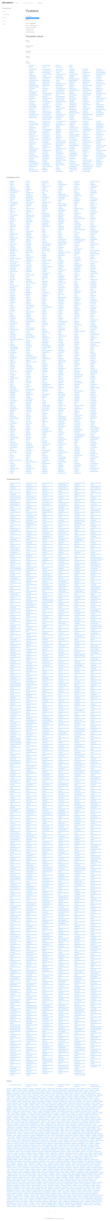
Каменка (76, 182)
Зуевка (44, 402)
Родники (60, 237)
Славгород (45, 365)
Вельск (92, 194)
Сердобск (76, 399)
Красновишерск (62, 205)
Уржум (60, 236)
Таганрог (44, 308)
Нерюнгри (93, 213)
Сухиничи (76, 300)
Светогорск (61, 381)
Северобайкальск (79, 436)
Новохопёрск (61, 423)
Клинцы (92, 242)
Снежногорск (45, 460)
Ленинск (60, 453)
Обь (75, 379)
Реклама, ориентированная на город (101, 93)
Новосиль (44, 237)
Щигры (28, 226)
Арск (43, 328)
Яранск (92, 257)
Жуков (60, 353)
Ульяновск (93, 355)
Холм (75, 273)
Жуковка (28, 194)
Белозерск (93, 287)
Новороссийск (94, 471)
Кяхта (27, 379)
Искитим (28, 347)
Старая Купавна (94, 334)
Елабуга (44, 261)
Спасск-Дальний (46, 244)
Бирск (92, 289)
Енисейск (28, 315)
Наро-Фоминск (30, 305)
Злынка (28, 181)
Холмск (92, 349)
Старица (28, 245)
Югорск (44, 349)
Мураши (28, 360)
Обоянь (76, 261)
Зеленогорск (61, 328)
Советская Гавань (79, 405)
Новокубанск (77, 260)
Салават (92, 381)
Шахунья (76, 192)
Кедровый (28, 371)
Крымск (92, 234)
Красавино (77, 371)
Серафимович (62, 368)
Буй (75, 319)
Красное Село (46, 332)
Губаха (44, 319)
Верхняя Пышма (62, 242)
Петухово (76, 245)
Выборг (28, 439)
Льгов (43, 184)
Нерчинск (28, 300)
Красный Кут (45, 181)
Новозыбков (77, 266)
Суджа (44, 355)
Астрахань (45, 220)
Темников (28, 205)
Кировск (92, 360)
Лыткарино (29, 381)
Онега (76, 220)
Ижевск (76, 329)
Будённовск (61, 255)
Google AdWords (60, 116)
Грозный (28, 449)
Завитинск (93, 329)
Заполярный (93, 369)
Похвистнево (45, 407)
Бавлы (92, 202)
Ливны (44, 234)
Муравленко (29, 221)
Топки (27, 326)
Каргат (60, 436)
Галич (27, 207)
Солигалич (77, 257)
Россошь (28, 299)
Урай (43, 419)
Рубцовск (60, 260)
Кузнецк (28, 294)
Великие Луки (29, 368)
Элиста (60, 284)
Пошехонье (61, 300)
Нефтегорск (77, 268)
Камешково (45, 457)
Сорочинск (29, 408)
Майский (44, 378)
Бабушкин (61, 369)
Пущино (28, 353)
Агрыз (76, 234)
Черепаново (93, 207)
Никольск (60, 289)
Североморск (45, 352)
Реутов (60, 245)
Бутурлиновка (62, 282)
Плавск (28, 352)
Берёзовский (61, 194)
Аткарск (92, 368)
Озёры (76, 413)
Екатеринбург (46, 197)
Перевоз (92, 436)
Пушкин (44, 437)
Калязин (44, 271)
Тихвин (28, 424)
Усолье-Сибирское (95, 342)
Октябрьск (29, 386)
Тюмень (28, 186)
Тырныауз (45, 268)
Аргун (92, 350)
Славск (28, 374)
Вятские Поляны (30, 337)
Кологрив (92, 266)
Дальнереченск (94, 468)
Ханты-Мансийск (95, 250)
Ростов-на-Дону (46, 347)
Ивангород (45, 452)
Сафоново (61, 223)
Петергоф (93, 399)
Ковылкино (61, 466)
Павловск (93, 258)
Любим (28, 290)
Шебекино (45, 469)
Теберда (60, 281)
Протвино (93, 321)
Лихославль (29, 318)
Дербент (76, 313)
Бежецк (28, 455)
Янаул (60, 331)
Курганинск (93, 378)
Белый (76, 328)
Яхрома (28, 350)
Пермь (92, 315)
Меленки (28, 429)
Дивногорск (29, 220)
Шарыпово (77, 237)
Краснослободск (94, 253)
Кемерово (93, 344)
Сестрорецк (93, 384)
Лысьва (44, 240)
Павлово (44, 313)
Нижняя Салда (30, 208)
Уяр (43, 392)
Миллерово (93, 200)
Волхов (76, 332)
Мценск (44, 257)
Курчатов (92, 276)
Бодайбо (76, 387)
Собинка (60, 379)
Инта (59, 389)
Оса (43, 279)
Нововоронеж (78, 376)
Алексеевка (77, 279)
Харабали (44, 471)
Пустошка (28, 453)
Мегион (44, 218)
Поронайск (45, 371)
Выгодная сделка (33, 80)
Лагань (28, 187)
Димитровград (62, 297)
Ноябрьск (76, 308)
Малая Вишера (62, 461)
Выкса (76, 282)
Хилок (27, 295)
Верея (43, 231)
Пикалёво (76, 347)
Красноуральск (46, 226)
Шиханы (92, 263)
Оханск (44, 316)
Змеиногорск (29, 399)
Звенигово (61, 424)
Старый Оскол (94, 345)
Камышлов (77, 358)
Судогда (44, 363)
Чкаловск (60, 365)
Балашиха (61, 261)
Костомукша (93, 261)
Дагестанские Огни (47, 350)
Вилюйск (60, 182)
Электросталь (30, 445)
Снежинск (77, 449)
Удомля (76, 305)
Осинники (77, 181)
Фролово (76, 323)
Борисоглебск (30, 307)
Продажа (31, 72)
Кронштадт (77, 466)
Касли (76, 289)
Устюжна (76, 407)
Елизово (92, 455)
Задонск (28, 405)
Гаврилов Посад (78, 208)
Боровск (44, 468)
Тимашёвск (93, 271)
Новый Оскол (94, 203)
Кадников (44, 282)
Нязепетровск (78, 418)
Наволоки (93, 458)
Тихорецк (28, 465)
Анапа (27, 228)
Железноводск (62, 473)
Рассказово (77, 271)
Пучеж (60, 455)
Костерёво (77, 232)
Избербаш (93, 308)
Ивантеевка (29, 400)
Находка (76, 337)
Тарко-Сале (45, 190)
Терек (59, 315)
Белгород (44, 205)
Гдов (75, 205)
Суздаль (60, 349)
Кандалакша (93, 416)
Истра (76, 461)
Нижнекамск (29, 355)
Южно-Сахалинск (30, 282)
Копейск (92, 382)
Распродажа (32, 75)
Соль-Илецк (61, 294)
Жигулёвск (29, 281)
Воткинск (28, 382)
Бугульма (77, 432)
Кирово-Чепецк (46, 444)
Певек (59, 224)
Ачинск (44, 397)
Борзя (27, 184)
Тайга (91, 294)
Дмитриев (77, 194)
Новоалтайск (93, 328)
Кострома (28, 261)
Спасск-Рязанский (47, 307)
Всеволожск (61, 287)
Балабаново (93, 192)
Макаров (92, 421)
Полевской (93, 284)
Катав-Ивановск (30, 336)
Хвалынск (60, 229)
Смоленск (93, 358)
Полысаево (61, 307)
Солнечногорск (30, 319)
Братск (76, 284)
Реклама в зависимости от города (87, 104)
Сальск (28, 286)
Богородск (93, 432)
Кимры (44, 229)
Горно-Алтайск (46, 65)
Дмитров (44, 369)
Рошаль (28, 239)
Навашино (77, 378)
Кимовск (76, 236)
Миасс (60, 181)
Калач (92, 274)
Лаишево (60, 434)
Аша (59, 202)
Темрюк (76, 440)
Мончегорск (93, 395)
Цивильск (28, 452)
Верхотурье (45, 344)
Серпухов (28, 258)
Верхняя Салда (62, 203)
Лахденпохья (77, 213)
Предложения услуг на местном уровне (47, 74)
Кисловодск (29, 473)
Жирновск (44, 466)
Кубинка (28, 323)
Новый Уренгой (62, 336)
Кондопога (45, 286)
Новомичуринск (46, 358)
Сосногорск (77, 423)
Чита (91, 189)
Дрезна (92, 352)
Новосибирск (77, 465)
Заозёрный (29, 444)
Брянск (44, 374)
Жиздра (44, 255)
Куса (75, 231)
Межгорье (61, 299)
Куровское (61, 384)
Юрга (27, 213)
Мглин (44, 361)
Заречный (61, 421)
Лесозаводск (61, 197)
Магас (92, 434)
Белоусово (77, 363)
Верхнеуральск (30, 216)
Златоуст (60, 274)
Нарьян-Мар (61, 395)
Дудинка (28, 407)
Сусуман (44, 269)
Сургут (76, 247)
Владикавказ (93, 239)
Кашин (60, 376)
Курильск (60, 265)
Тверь (59, 413)
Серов (43, 326)
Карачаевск (61, 469)
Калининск (93, 353)
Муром (60, 316)
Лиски (59, 332)
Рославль (93, 390)
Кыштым (28, 210)
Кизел (27, 458)
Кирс (75, 190)
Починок (92, 423)
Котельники (29, 366)
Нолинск (92, 210)
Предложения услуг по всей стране (59, 79)
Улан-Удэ (60, 397)
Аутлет (31, 90)
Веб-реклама (86, 72)
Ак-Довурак (93, 361)
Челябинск (77, 315)
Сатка (75, 294)
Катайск (60, 271)
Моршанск (45, 331)
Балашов (44, 247)
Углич (92, 249)
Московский (61, 394)
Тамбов (44, 415)
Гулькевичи (29, 265)
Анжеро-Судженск (47, 266)
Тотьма (28, 349)
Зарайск (76, 286)
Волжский (93, 411)
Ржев (91, 340)
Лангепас (28, 378)
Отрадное (93, 397)
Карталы (92, 374)
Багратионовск (94, 457)
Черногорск (45, 340)
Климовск (28, 200)
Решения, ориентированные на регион (47, 98)
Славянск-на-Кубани (47, 387)
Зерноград (45, 208)
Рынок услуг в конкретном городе (60, 70)
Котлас (92, 297)
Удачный (60, 186)
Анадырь (60, 465)
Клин (43, 252)
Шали (27, 253)
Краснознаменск (78, 390)
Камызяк (28, 308)
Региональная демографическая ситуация (101, 109)
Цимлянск (93, 324)
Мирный (44, 311)
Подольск (44, 299)
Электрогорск (62, 405)
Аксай (76, 334)
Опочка (44, 360)
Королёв (28, 397)
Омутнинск (77, 424)
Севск (43, 297)
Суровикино (61, 276)
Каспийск (76, 342)
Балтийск (92, 237)
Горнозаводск (62, 457)
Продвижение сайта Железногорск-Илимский (31, 578)
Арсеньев (44, 389)
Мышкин (44, 294)
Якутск (76, 366)
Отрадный (77, 463)
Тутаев (92, 305)
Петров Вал (29, 334)
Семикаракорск (46, 450)
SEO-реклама (73, 98)
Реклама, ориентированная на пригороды (101, 98)
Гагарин (60, 402)
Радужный (29, 249)
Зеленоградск (62, 210)
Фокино (92, 245)
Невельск (44, 379)
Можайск (92, 410)
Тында (44, 310)
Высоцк (76, 187)
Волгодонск (77, 437)
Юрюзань (28, 316)
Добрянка (93, 403)
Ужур (43, 381)
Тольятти (76, 447)
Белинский (93, 226)
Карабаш (92, 184)
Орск (75, 389)
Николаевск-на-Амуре (64, 252)
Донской (44, 318)
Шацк (59, 192)
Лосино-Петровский (31, 357)
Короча (76, 326)
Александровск (46, 463)
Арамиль (92, 386)
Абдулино (93, 392)
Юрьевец (28, 232)
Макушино (61, 440)
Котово (92, 424)
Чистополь (93, 303)
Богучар (28, 421)
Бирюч (60, 363)
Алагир (60, 390)
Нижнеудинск (45, 213)
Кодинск (28, 457)
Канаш (76, 210)
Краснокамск (94, 300)
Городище (28, 189)
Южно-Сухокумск (47, 260)
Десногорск (29, 423)
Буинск (92, 331)
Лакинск (28, 224)
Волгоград (77, 226)
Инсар (60, 232)
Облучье (92, 313)
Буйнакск (92, 407)
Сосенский (61, 432)
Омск (91, 278)
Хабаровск (45, 336)
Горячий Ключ (94, 273)
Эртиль (60, 407)
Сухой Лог (28, 411)
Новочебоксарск (62, 184)
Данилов (76, 318)
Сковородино (29, 237)
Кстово (76, 215)
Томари (92, 389)
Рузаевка (28, 392)
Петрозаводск (78, 224)
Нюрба (92, 240)
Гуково (92, 236)
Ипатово (28, 218)
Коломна (60, 411)
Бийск (71, 65)
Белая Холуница (78, 374)
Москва (60, 449)
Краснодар (45, 376)
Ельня (27, 384)
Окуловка (28, 434)
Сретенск (60, 339)
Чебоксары (61, 387)
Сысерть (60, 371)
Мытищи (76, 457)
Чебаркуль (29, 234)
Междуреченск (62, 244)
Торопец (44, 416)
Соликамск (45, 368)
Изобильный (77, 303)
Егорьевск (77, 292)
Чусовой (28, 247)
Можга (28, 436)
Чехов (76, 410)
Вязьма (76, 307)
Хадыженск (45, 281)
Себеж (92, 247)
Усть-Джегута (46, 273)
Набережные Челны (79, 239)
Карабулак (45, 421)
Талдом (60, 442)
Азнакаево (45, 413)
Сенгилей (76, 360)
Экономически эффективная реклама (87, 82)
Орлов (44, 211)
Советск (44, 194)
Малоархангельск (47, 431)
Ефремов (76, 321)
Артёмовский (61, 418)
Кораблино (61, 374)
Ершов (76, 339)
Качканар (60, 318)
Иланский (60, 290)
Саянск (60, 337)
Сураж (92, 216)
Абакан (44, 258)
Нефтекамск (29, 211)
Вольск (44, 353)
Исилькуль (77, 416)
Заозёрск (44, 203)
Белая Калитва (46, 221)
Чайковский (61, 199)
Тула (75, 444)
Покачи (60, 468)
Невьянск (93, 290)
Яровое (60, 334)
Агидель (92, 323)
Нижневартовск (30, 389)
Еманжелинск (29, 447)
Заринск (76, 221)
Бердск (44, 300)
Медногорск (77, 228)
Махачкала (45, 278)
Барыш (92, 269)
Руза (91, 260)
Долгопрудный (30, 328)
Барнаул (58, 65)
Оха (27, 339)
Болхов (44, 315)
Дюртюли (76, 344)
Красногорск (29, 252)
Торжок (76, 278)
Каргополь (77, 250)
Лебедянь (77, 269)
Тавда (27, 229)
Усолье (92, 205)
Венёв (76, 276)
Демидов (92, 418)
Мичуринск (93, 295)
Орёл (27, 190)
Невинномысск (30, 257)
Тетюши (76, 302)
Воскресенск (45, 263)
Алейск (44, 67)
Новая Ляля (61, 220)
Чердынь (60, 373)
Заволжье (77, 453)
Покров (92, 336)
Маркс (60, 257)
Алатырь (60, 310)
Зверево (92, 376)
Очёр (27, 273)
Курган (76, 471)
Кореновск (93, 302)
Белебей (76, 253)
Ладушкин (28, 240)
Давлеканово (94, 453)
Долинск (76, 316)
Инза (43, 423)
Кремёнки (28, 469)
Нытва (27, 324)
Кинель (92, 460)
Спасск (28, 419)
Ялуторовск (29, 271)
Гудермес (28, 279)
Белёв (92, 215)
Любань (60, 429)
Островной (93, 408)
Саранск (76, 352)
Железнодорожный (79, 218)
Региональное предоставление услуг (60, 93)
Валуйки (28, 344)
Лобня (43, 334)
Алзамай (60, 342)
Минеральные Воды (79, 331)
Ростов (28, 276)
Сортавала (61, 344)
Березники (61, 221)
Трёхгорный (61, 323)
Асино (60, 258)
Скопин (60, 311)
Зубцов (44, 210)
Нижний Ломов (30, 468)
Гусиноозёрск (94, 463)
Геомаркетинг (100, 80)
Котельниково (46, 215)
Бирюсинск (45, 224)
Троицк (60, 207)
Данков (28, 342)
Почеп (92, 318)
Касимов (92, 461)
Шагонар (4, 17)
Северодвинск (46, 394)
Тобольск (76, 202)
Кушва (60, 190)
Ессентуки (61, 450)
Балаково (44, 284)
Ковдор (92, 310)
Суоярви (76, 355)
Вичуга (60, 234)
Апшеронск (77, 184)
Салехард (93, 445)
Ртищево (28, 373)
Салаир (44, 287)
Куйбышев (45, 295)
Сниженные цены (33, 95)
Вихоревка (29, 437)
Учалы (76, 186)
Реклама (71, 116)
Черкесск (28, 340)
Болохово (76, 392)
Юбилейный (77, 473)
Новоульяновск (30, 329)
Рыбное (76, 361)
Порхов (28, 297)
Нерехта (76, 336)
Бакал (43, 302)
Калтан (44, 436)
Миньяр (44, 366)
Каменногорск (78, 415)
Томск (92, 347)
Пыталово (28, 390)
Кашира (28, 313)
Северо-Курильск (95, 437)
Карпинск (60, 378)
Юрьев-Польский (30, 358)
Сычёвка (44, 442)
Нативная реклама (74, 78)
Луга (43, 399)
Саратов (60, 250)
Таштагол (44, 187)
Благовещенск (62, 269)
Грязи (43, 239)
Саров (76, 350)
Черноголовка (94, 429)
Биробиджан (93, 326)
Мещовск (60, 400)
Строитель (93, 187)
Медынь (28, 302)
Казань (44, 465)
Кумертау (44, 440)
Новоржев (28, 466)
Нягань (44, 400)
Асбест (76, 211)
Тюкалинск (29, 266)
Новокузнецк (61, 361)
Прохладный (77, 368)
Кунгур (60, 292)
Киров (76, 442)
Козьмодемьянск (62, 321)
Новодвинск (45, 342)
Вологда (60, 366)
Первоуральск (62, 416)
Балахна (92, 265)
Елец (75, 458)
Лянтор (28, 284)
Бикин (92, 224)
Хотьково (92, 450)
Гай (59, 295)
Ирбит (43, 447)
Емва (27, 363)
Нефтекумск (93, 373)
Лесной (28, 395)
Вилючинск (61, 345)
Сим (43, 228)
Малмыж (28, 403)
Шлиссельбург (62, 444)
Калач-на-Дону (30, 202)
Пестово (60, 428)
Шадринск (77, 469)
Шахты (92, 366)
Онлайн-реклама (60, 107)
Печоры (92, 255)
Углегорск (61, 211)
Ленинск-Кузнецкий (79, 229)
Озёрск (28, 431)
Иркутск (92, 440)
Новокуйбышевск (79, 240)
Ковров (92, 339)
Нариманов (93, 444)
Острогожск (93, 465)
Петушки (28, 418)
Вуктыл (92, 316)
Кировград (61, 226)
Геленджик (77, 223)
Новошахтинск (62, 239)
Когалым (76, 287)
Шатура (60, 355)
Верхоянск (29, 287)
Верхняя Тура (62, 360)
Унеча (92, 221)
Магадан (44, 395)
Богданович (77, 199)
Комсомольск (78, 324)
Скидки (31, 74)
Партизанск (61, 253)
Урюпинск (28, 303)
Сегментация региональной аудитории (100, 114)
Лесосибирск (45, 292)
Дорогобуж (45, 429)
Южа (75, 207)
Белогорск (61, 286)
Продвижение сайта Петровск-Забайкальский (31, 770)
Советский (45, 274)
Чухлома (92, 281)
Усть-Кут (76, 244)
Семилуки (77, 428)
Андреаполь (45, 182)
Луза (75, 281)
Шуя (43, 192)
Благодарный (45, 408)
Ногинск (76, 340)
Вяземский (93, 190)
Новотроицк (45, 390)
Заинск (44, 189)
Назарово (76, 365)
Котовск (76, 353)
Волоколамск (45, 428)
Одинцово (77, 384)
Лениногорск (61, 240)
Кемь (59, 231)
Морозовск (45, 305)
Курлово (76, 297)
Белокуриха (59, 67)
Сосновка (60, 352)
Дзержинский (62, 408)
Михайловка (45, 236)
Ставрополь (45, 223)
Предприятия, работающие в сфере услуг (46, 82)
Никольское (29, 197)
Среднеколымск (46, 384)
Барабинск (29, 292)
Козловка (60, 302)
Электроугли (61, 324)
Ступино (60, 187)
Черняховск (45, 386)
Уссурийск (77, 395)
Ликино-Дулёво (62, 419)
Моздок (60, 463)
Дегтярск (44, 199)
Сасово (60, 305)
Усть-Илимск (94, 447)
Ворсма (92, 449)
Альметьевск (94, 186)
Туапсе (28, 289)
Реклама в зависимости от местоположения (100, 70)
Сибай (60, 273)
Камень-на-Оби (46, 186)
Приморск (44, 242)
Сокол (43, 424)
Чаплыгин (44, 445)
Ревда (59, 200)
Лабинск (92, 228)
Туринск (44, 434)
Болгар (28, 331)
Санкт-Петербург (95, 428)
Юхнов (60, 357)
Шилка (76, 468)
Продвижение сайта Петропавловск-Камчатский (63, 981)
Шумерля (93, 452)
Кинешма (60, 358)
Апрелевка (61, 247)
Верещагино (77, 290)
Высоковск (93, 286)
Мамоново (29, 460)
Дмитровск (93, 218)
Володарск (93, 405)
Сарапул (76, 394)
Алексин (60, 213)
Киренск (44, 329)
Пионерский (61, 350)
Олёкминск (61, 460)
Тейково (76, 369)
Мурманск (77, 200)
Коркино (28, 428)
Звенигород (29, 345)
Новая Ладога (62, 426)
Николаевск (93, 311)
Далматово (93, 307)
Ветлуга (92, 220)
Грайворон (77, 452)
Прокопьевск (29, 394)
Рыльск (44, 200)
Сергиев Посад (78, 455)
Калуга (60, 415)
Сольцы (92, 379)
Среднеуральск (46, 345)
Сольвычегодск (94, 431)
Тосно (27, 413)
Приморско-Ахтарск (31, 361)
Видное (76, 203)
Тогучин (28, 442)
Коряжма (60, 216)
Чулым (76, 345)
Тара (75, 295)
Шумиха (60, 447)
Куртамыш (45, 458)
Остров (60, 445)
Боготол (28, 426)
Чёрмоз (44, 403)
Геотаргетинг (86, 101)
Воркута (60, 382)
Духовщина (77, 258)
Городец (60, 340)
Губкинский (93, 337)
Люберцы (44, 207)
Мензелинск (77, 310)
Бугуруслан (93, 469)
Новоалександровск (31, 461)
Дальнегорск (77, 216)
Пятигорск (77, 189)
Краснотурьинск (94, 244)
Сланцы (28, 223)
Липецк (60, 249)
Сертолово (93, 268)
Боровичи (77, 397)
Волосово (77, 373)
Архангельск (29, 195)
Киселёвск (77, 450)
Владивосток (29, 260)
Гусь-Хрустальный (79, 434)
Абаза (59, 386)
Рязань (44, 321)
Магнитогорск (46, 245)
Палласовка (29, 250)
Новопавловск (46, 216)
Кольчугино (45, 324)
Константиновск (30, 274)
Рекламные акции (34, 85)
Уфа (75, 403)
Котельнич (29, 410)
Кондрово (28, 471)
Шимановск (61, 215)
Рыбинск (44, 265)
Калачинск (93, 252)
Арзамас (92, 394)
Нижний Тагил (62, 279)
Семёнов (76, 400)
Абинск (44, 290)
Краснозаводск (46, 405)
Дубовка (28, 432)
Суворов (60, 263)
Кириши (92, 363)
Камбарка (60, 218)
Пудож (44, 453)
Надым (76, 311)
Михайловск (45, 418)
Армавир (28, 236)
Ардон (76, 197)
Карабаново (45, 410)
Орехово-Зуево (62, 439)
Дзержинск (61, 471)
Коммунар (61, 228)
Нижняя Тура (29, 199)
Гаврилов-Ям (78, 195)
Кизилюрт (44, 382)
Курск (43, 411)
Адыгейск (31, 65)
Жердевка (44, 473)
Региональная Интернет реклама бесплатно (61, 101)
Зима (91, 223)
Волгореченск (94, 319)
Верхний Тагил (46, 249)
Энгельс (60, 431)
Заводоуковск (5, 14)
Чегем (44, 449)
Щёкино (44, 461)
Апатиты (28, 263)
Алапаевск (29, 203)
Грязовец (28, 376)
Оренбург (60, 410)
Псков (43, 289)
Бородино (44, 323)
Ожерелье (93, 208)
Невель (92, 365)
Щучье (44, 253)
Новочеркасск (94, 199)
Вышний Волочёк (30, 321)
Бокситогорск (46, 250)
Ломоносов (29, 369)
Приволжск (77, 431)
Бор (91, 419)
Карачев (76, 439)
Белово (44, 426)
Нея (43, 439)
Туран (3, 24)
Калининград (93, 371)
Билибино (60, 392)
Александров (29, 231)
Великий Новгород (63, 452)
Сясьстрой (93, 292)
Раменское (77, 242)
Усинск (60, 326)
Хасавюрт (93, 332)
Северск (60, 313)
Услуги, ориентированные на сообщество (47, 93)
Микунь (60, 268)
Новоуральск (29, 450)
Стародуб (93, 415)
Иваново (44, 432)
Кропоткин (29, 365)
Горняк (71, 67)
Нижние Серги (78, 249)
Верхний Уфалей (94, 387)
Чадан (3, 21)
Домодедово (61, 329)
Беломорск (29, 244)
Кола (91, 195)
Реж (75, 255)
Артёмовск (93, 402)
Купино (28, 463)
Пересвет (76, 386)
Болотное (60, 399)
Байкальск (45, 357)
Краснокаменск (78, 429)
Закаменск (77, 349)
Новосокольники (46, 202)
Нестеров (44, 276)
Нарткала (92, 299)
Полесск (28, 242)
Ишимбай (76, 411)
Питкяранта (93, 413)
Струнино (76, 419)
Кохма (27, 182)
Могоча (92, 197)
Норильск (93, 229)
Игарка (60, 189)
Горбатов (28, 268)
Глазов (44, 232)
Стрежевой (61, 266)
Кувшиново (93, 442)
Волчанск (44, 455)
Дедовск (92, 466)
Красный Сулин (30, 215)
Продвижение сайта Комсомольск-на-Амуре (47, 871)
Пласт (43, 373)
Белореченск (94, 211)
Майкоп (31, 67)
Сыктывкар (93, 400)
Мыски (76, 357)
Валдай (44, 303)
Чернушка (77, 274)
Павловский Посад (63, 195)
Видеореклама (73, 80)
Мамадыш (28, 269)
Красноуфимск (30, 311)
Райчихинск (93, 282)
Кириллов (76, 421)
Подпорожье (77, 299)
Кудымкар (77, 426)
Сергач (76, 460)
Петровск (60, 278)
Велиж (76, 445)
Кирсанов (93, 357)
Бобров (28, 255)
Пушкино (44, 195)
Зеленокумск (94, 439)
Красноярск (77, 252)
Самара (76, 402)
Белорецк (60, 208)
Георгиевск (61, 303)
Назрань (60, 403)
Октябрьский (29, 192)
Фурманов (93, 426)
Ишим (3, 11)
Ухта (27, 278)
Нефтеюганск (94, 279)
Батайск (60, 308)
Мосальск (28, 402)
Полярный (61, 437)
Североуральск (78, 408)
